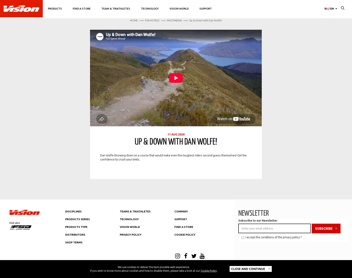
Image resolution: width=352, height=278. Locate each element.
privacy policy (291, 237)
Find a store (82, 8)
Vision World (179, 8)
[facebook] (186, 256)
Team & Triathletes (115, 8)
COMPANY (181, 211)
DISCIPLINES (73, 211)
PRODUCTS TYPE (76, 226)
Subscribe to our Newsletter (257, 220)
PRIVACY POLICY (130, 234)
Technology (150, 8)
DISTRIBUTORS (75, 234)
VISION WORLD (130, 226)
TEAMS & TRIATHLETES (135, 211)
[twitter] (194, 256)
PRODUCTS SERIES (77, 219)
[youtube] (202, 256)
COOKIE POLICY (184, 234)
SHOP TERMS (73, 242)
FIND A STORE (183, 226)
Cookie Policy (209, 271)
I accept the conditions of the (273, 237)
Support (205, 8)
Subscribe (324, 228)
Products (55, 8)
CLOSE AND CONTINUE (248, 269)
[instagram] (177, 256)
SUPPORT (180, 219)
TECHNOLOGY (129, 219)
